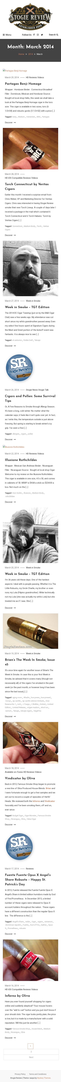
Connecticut (17, 226)
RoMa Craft (28, 340)
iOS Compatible (15, 178)
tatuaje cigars (26, 711)
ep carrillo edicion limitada (33, 701)
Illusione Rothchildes (21, 460)
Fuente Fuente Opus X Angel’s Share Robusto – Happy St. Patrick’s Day (28, 880)
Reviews (33, 77)
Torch (39, 226)
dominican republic (13, 925)
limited (43, 704)
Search (52, 35)
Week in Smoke (33, 301)
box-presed (46, 697)
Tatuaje (37, 340)
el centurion (17, 340)
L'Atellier (34, 704)
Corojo (8, 701)
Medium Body (29, 226)
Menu (8, 35)
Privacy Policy (20, 1074)
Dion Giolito (17, 493)
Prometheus (13, 928)
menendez (30, 117)
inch (19, 704)
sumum (8, 711)
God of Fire (34, 925)
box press (35, 697)
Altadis (26, 697)
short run (44, 707)
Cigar (34, 922)
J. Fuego (26, 704)
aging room (17, 697)
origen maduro (33, 707)
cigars (23, 434)
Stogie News (32, 390)
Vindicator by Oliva (20, 778)
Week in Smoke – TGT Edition (27, 307)
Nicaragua (15, 819)
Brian (48, 788)
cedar (27, 922)
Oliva (23, 819)
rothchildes (10, 496)
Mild (38, 117)
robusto (22, 928)
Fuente (25, 925)
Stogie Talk (43, 390)
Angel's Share (18, 922)
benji (14, 117)
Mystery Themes (44, 1078)
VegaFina (37, 711)
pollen (30, 434)
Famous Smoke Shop (21, 1029)
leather (44, 925)
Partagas (45, 117)
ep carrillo (17, 701)
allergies (15, 434)
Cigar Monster (30, 816)
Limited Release (18, 707)
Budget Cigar (17, 816)
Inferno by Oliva (17, 996)
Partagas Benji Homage (23, 84)
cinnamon (48, 922)
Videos (40, 77)
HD (27, 77)
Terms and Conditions (37, 1074)
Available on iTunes (14, 772)
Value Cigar (31, 819)
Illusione (27, 493)
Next (31, 1057)
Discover (9, 122)
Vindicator (50, 801)
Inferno (36, 801)
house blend (37, 1029)
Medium (21, 117)
